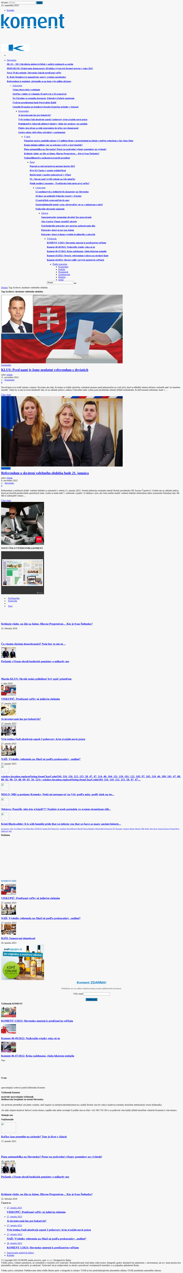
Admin (9, 375)
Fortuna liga (108, 829)
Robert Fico (55, 829)
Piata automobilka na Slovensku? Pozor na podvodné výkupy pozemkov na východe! (65, 149)
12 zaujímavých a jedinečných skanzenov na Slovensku (62, 191)
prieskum (126, 829)
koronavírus (5, 829)
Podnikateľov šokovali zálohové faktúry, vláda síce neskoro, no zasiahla (52, 124)
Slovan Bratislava (89, 829)
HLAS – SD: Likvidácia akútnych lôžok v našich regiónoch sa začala (40, 64)
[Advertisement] (53, 37)
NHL (10, 831)
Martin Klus (30, 829)
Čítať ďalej (6, 395)
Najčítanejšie (14, 598)
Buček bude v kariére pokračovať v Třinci (50, 175)
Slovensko (6, 468)
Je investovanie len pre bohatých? (34, 115)
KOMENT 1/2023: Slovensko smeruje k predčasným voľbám (76, 243)
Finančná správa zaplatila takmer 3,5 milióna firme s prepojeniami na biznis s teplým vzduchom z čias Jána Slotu (78, 140)
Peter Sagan (153, 829)
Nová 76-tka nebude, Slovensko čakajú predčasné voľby (34, 73)
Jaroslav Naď (46, 829)
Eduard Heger (174, 829)
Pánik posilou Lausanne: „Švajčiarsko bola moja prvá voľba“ (60, 183)
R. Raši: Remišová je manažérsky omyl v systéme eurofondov (36, 77)
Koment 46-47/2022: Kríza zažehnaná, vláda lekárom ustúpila (77, 251)
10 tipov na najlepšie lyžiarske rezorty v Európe (58, 196)
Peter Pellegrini (72, 829)
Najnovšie (12, 601)
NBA (142, 829)
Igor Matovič (18, 829)
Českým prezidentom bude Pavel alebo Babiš (34, 102)
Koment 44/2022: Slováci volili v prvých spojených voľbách (75, 260)
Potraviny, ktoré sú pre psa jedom (57, 230)
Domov (4, 287)
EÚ (114, 829)
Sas (24, 829)
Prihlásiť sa (91, 999)
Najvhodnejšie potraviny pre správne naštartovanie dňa (68, 226)
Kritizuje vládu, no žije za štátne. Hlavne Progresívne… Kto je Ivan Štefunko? (61, 153)
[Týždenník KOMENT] (32, 27)
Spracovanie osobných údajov (20, 1253)
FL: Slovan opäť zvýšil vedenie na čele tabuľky (52, 179)
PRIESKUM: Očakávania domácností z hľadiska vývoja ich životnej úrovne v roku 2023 (50, 68)
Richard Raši (99, 829)
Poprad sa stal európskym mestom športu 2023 (52, 166)
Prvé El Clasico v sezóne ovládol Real (48, 170)
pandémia (63, 829)
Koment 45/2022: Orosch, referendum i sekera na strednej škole (77, 255)
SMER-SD (4, 831)
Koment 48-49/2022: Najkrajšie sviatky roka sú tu (71, 247)
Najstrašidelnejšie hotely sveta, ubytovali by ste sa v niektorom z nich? (69, 204)
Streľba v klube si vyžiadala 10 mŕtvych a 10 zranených (39, 94)
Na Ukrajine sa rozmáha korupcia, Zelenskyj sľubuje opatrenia (43, 98)
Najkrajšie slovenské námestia (49, 209)
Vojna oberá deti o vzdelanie (26, 89)
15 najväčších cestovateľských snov (52, 200)
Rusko (147, 829)
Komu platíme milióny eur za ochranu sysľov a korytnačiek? (53, 145)
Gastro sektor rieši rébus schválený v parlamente (41, 132)
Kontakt (10, 10)
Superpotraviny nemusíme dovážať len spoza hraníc (66, 217)
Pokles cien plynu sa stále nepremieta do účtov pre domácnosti (48, 128)
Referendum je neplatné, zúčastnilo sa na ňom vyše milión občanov (39, 81)
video (11, 829)
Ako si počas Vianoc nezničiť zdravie (59, 221)
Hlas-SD (80, 829)
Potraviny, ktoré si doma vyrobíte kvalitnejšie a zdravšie (68, 234)
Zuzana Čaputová (164, 829)
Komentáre (6, 365)
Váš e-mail (78, 994)
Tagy (10, 606)
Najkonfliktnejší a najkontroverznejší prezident (47, 158)
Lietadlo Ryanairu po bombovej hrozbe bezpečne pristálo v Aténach (45, 107)
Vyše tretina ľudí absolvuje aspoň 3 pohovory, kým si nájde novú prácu (52, 119)
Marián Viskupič (135, 829)
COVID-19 (38, 829)
